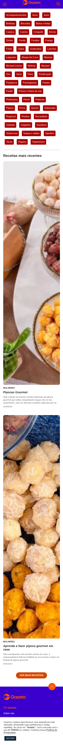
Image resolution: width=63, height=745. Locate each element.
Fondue (35, 40)
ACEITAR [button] (10, 738)
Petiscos (39, 99)
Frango (49, 40)
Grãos (21, 49)
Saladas (10, 125)
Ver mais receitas (31, 675)
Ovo (8, 74)
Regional (11, 116)
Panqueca (11, 82)
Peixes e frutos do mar (30, 91)
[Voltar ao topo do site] (52, 686)
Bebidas (10, 23)
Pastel (9, 91)
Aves (46, 15)
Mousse (45, 66)
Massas (48, 57)
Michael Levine (14, 66)
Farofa (22, 40)
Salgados (26, 125)
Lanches (51, 49)
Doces (52, 32)
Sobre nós (9, 713)
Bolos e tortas (43, 23)
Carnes (24, 32)
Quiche (35, 108)
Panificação (45, 74)
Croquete (38, 32)
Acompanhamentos (16, 15)
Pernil (26, 99)
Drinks (9, 40)
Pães (30, 74)
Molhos (31, 66)
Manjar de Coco (30, 57)
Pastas (46, 82)
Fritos (9, 49)
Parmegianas (30, 82)
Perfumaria (12, 99)
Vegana (22, 142)
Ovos (19, 74)
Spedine (49, 133)
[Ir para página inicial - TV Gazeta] (31, 697)
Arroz (35, 15)
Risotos (25, 116)
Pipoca (9, 108)
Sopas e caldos (31, 133)
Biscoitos (25, 23)
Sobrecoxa (11, 133)
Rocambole (41, 116)
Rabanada (49, 108)
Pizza (22, 108)
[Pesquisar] (58, 4)
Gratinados (35, 49)
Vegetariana (38, 142)
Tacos (9, 142)
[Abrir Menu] (5, 4)
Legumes (11, 57)
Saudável (41, 125)
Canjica (10, 32)
